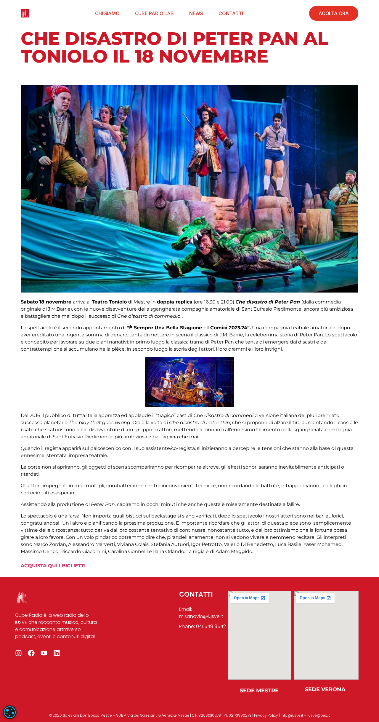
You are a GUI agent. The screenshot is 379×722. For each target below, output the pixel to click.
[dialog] (10, 712)
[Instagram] (18, 653)
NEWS (196, 13)
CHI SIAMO (107, 13)
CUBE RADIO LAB (154, 13)
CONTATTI (231, 13)
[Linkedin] (56, 653)
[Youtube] (44, 653)
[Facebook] (31, 653)
